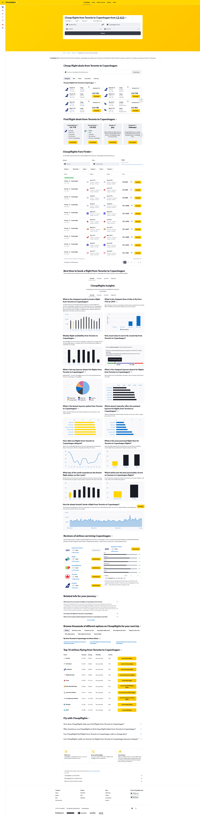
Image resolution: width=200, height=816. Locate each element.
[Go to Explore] (3, 20)
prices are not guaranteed (95, 771)
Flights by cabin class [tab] (134, 630)
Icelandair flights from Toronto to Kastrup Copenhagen (126, 642)
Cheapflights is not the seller (71, 775)
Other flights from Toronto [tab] (84, 634)
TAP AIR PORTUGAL (76, 565)
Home (64, 52)
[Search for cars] (3, 13)
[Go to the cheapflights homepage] (11, 2)
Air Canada (74, 574)
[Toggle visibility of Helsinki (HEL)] (82, 400)
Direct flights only (97, 21)
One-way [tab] (96, 78)
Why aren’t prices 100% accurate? (73, 781)
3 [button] (131, 262)
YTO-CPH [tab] (92, 278)
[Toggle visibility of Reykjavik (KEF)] (71, 398)
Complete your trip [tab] (89, 630)
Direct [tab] (79, 78)
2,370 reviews (75, 570)
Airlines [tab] (67, 630)
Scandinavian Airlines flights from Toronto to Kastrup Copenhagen (75, 642)
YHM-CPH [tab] (113, 278)
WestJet (73, 556)
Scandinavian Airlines (77, 548)
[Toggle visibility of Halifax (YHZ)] (81, 398)
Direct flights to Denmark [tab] (119, 630)
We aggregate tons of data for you (73, 778)
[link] (72, 142)
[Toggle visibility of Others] (91, 400)
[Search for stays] (3, 10)
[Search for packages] (3, 17)
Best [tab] (74, 78)
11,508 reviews (75, 579)
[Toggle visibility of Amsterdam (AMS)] (72, 400)
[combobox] (69, 21)
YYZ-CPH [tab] (99, 278)
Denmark (74, 52)
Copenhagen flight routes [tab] (103, 630)
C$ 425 (120, 17)
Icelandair (74, 583)
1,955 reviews (75, 552)
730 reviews (75, 587)
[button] (2, 2)
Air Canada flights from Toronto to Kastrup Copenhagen (100, 642)
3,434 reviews (75, 561)
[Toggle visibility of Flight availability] (124, 329)
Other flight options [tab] (70, 634)
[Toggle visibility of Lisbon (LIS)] (92, 398)
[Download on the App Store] (134, 797)
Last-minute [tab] (88, 78)
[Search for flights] (3, 7)
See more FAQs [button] (91, 620)
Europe (68, 52)
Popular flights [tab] (97, 634)
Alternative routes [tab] (76, 630)
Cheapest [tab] (67, 78)
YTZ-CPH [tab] (106, 278)
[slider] (143, 164)
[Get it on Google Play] (134, 793)
